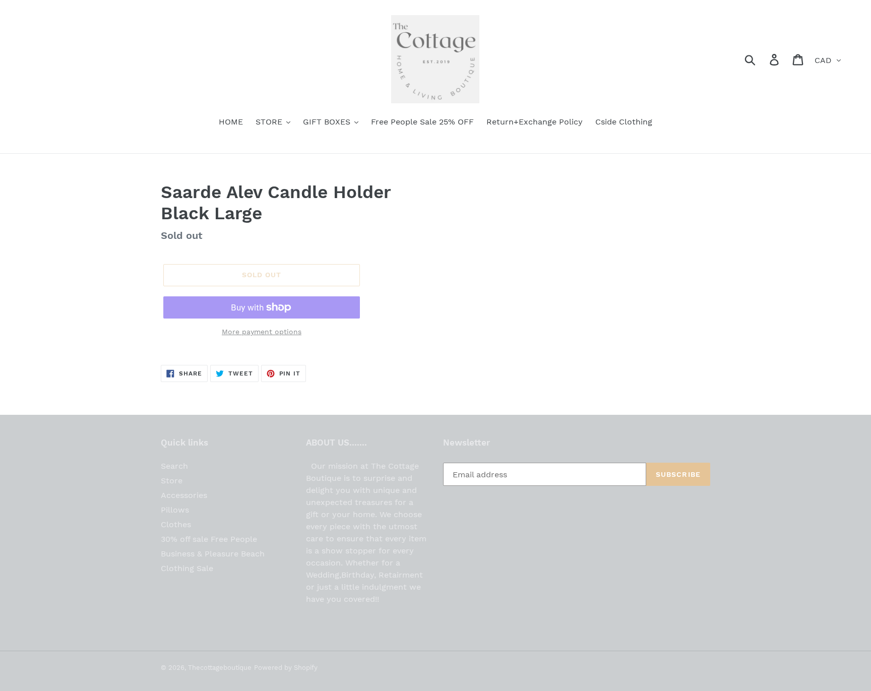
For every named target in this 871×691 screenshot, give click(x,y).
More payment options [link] (261, 332)
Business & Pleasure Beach (213, 553)
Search (174, 466)
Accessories (184, 495)
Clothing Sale (187, 568)
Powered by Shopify (286, 667)
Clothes (176, 524)
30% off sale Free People (209, 539)
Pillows (175, 510)
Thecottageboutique (220, 667)
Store (171, 480)
